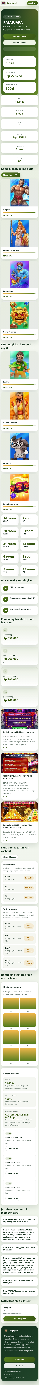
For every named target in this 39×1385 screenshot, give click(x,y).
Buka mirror (12, 1148)
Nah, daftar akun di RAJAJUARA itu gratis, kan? (18, 1281)
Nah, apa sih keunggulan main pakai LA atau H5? (19, 1248)
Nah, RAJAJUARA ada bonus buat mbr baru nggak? (19, 1292)
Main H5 (19, 1366)
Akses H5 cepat (9, 857)
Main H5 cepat (19, 42)
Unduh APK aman (19, 36)
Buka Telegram (19, 1318)
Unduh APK (32, 3)
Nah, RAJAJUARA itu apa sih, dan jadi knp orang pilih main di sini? (19, 1220)
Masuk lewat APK (10, 175)
